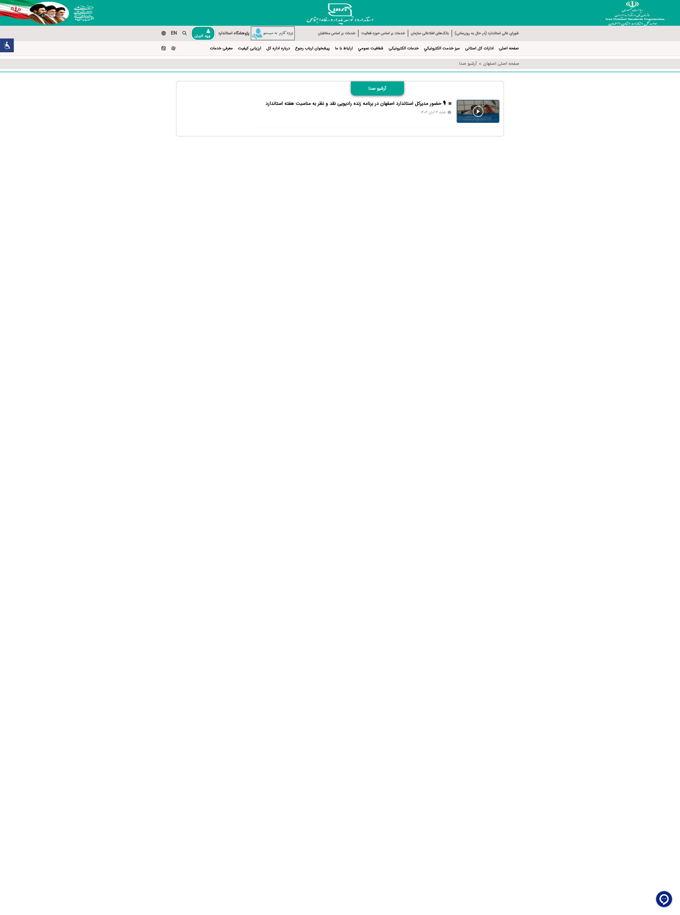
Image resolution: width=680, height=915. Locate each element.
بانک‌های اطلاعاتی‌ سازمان (430, 33)
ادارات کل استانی (479, 48)
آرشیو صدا (468, 63)
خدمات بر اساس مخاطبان (336, 33)
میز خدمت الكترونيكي (442, 48)
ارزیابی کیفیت (249, 48)
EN (174, 33)
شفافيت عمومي (370, 48)
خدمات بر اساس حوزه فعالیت (383, 33)
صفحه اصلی (509, 48)
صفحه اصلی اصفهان (501, 63)
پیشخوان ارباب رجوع (312, 48)
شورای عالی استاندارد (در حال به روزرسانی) (487, 33)
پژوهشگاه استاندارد (233, 33)
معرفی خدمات (221, 48)
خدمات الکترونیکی (404, 48)
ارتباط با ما (344, 48)
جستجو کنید (184, 33)
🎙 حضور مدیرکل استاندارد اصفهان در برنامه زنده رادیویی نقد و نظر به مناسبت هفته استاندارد (356, 103)
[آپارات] (173, 48)
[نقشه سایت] (163, 33)
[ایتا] (163, 48)
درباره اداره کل (278, 48)
